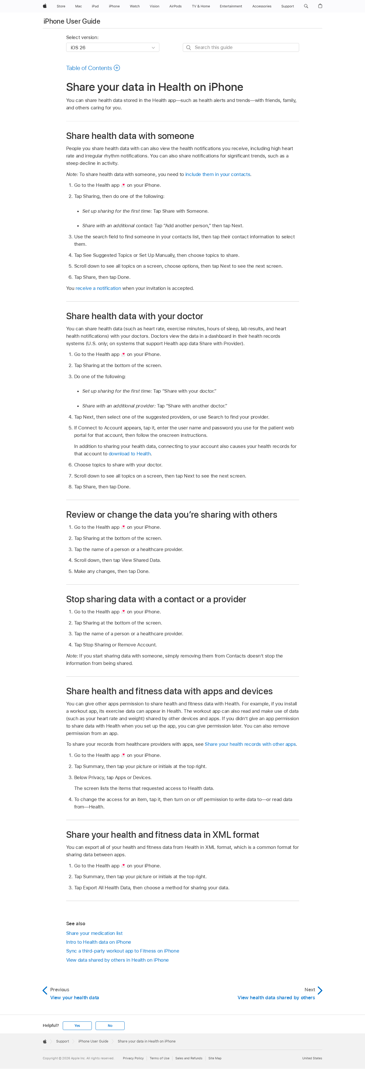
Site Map (215, 1058)
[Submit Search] (189, 48)
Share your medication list (94, 933)
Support (62, 1041)
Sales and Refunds (188, 1058)
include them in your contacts (217, 174)
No (110, 1026)
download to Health (130, 453)
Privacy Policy (133, 1058)
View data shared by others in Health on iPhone (117, 960)
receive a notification (98, 288)
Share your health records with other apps (250, 744)
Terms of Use (159, 1058)
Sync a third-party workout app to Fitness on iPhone (122, 951)
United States (312, 1058)
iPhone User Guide (72, 21)
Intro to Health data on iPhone (98, 942)
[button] (306, 6)
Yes (77, 1026)
